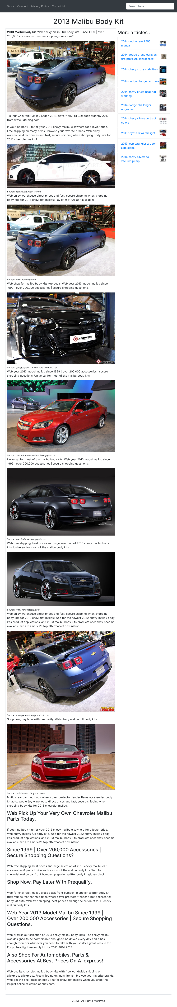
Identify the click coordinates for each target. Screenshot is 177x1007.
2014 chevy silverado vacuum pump (135, 159)
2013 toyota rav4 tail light (138, 133)
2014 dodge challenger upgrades (136, 107)
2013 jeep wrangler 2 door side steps (138, 145)
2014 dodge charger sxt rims (140, 81)
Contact (22, 6)
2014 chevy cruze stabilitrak (139, 69)
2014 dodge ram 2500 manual (136, 43)
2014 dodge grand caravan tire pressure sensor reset (139, 56)
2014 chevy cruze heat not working (138, 94)
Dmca (11, 6)
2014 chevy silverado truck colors (139, 120)
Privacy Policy (40, 6)
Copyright (58, 6)
